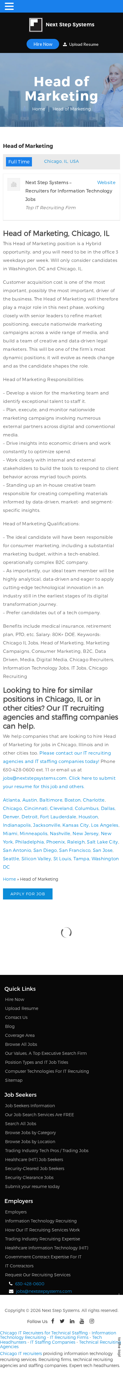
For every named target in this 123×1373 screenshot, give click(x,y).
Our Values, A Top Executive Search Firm (46, 1053)
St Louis (62, 858)
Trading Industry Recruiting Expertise (42, 1238)
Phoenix (55, 841)
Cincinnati (36, 808)
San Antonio (17, 850)
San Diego (45, 850)
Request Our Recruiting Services (37, 1274)
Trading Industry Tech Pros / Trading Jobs (46, 1150)
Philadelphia (29, 841)
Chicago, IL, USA (61, 161)
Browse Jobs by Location (30, 1141)
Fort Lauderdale (58, 816)
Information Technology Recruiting (41, 1220)
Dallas (108, 808)
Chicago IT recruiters (21, 1353)
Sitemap (13, 1080)
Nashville (60, 833)
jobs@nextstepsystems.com (35, 778)
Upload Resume (83, 44)
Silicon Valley (36, 858)
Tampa (81, 858)
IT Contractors (19, 1265)
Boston (72, 799)
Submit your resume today (32, 1186)
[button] (10, 6)
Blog (10, 1026)
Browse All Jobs (21, 1044)
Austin (29, 799)
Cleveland (61, 808)
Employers (16, 1211)
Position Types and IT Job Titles (36, 1062)
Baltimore (50, 799)
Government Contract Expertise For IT (43, 1256)
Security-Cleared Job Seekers (34, 1168)
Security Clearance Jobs (29, 1177)
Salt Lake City (102, 841)
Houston (88, 816)
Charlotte (94, 799)
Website (106, 182)
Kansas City (75, 825)
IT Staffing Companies (52, 1342)
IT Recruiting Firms (69, 1337)
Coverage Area (20, 1035)
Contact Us (16, 1017)
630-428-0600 (29, 1283)
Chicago (12, 808)
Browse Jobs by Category (30, 1132)
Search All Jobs (20, 1123)
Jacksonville (46, 825)
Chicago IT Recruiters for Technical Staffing (44, 1332)
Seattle (11, 858)
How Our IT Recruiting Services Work (42, 1229)
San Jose (103, 850)
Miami (10, 833)
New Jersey (86, 833)
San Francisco (74, 850)
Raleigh (76, 841)
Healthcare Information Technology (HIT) (46, 1247)
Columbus (87, 808)
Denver (11, 816)
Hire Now (42, 44)
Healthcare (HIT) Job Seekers (34, 1159)
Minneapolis (33, 833)
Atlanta (11, 799)
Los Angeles (104, 825)
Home (38, 108)
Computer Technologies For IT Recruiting (47, 1071)
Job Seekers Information (30, 1105)
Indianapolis (17, 825)
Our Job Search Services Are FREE (39, 1114)
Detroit (29, 816)
